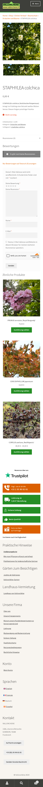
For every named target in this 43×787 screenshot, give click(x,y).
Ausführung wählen (21, 330)
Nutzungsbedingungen (13, 647)
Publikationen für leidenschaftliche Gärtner (21, 561)
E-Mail (9, 231)
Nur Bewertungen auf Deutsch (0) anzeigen (19, 163)
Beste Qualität (15, 519)
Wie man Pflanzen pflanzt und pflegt (18, 556)
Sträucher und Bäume (11, 18)
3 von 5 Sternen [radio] (11, 186)
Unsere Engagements (12, 616)
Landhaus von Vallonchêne (14, 593)
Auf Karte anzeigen (13, 743)
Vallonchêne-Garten (11, 580)
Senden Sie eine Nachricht (16, 762)
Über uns (7, 611)
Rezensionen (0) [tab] (9, 138)
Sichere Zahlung (14, 510)
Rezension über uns (21, 470)
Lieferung (7, 628)
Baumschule (32, 15)
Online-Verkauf (20, 15)
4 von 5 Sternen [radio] (13, 186)
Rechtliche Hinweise (11, 652)
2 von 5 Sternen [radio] (9, 186)
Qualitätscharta (10, 643)
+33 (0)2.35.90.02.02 (13, 752)
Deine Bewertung (13, 183)
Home (5, 15)
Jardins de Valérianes (12, 575)
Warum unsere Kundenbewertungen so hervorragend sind (19, 622)
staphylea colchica (18, 127)
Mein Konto (8, 670)
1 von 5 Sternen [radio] (6, 186)
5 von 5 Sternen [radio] (15, 186)
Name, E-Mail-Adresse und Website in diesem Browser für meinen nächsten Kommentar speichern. (21, 245)
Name (8, 220)
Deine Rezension (13, 189)
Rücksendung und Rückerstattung (17, 633)
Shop (11, 15)
